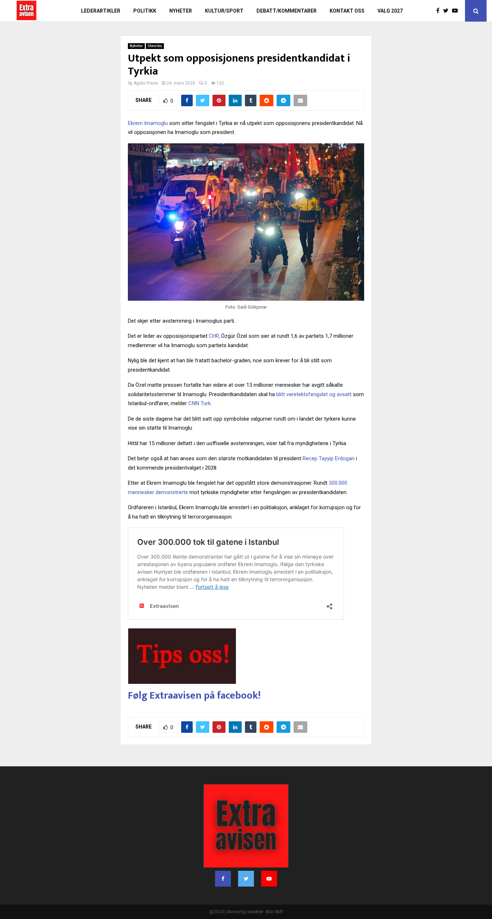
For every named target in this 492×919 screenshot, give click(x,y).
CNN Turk (199, 403)
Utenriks (155, 46)
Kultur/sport (224, 11)
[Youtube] (456, 10)
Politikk (144, 11)
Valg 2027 (390, 11)
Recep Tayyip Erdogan (328, 458)
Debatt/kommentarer (286, 11)
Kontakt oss (347, 11)
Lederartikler (100, 11)
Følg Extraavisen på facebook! (194, 695)
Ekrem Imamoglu (148, 123)
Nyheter (180, 11)
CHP (214, 336)
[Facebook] (439, 10)
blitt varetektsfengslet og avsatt (314, 394)
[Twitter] (447, 10)
